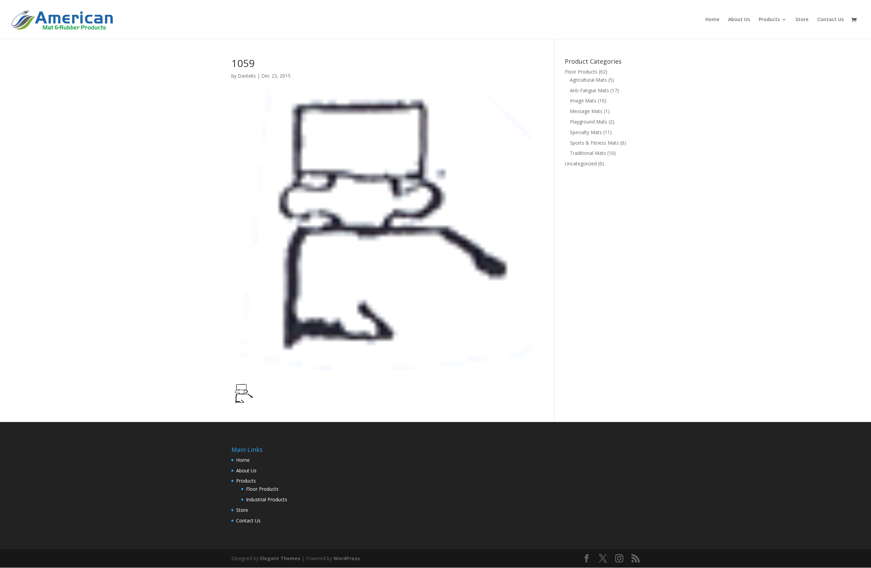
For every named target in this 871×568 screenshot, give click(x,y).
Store (801, 19)
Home (712, 19)
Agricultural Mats (588, 80)
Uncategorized (581, 163)
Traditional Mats (588, 153)
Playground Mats (588, 121)
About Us (739, 19)
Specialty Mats (586, 132)
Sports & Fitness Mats (594, 143)
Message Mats (586, 111)
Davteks (247, 75)
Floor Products (581, 71)
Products (769, 19)
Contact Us (830, 19)
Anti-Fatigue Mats (589, 90)
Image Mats (583, 100)
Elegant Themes (280, 558)
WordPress (346, 558)
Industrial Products (266, 499)
